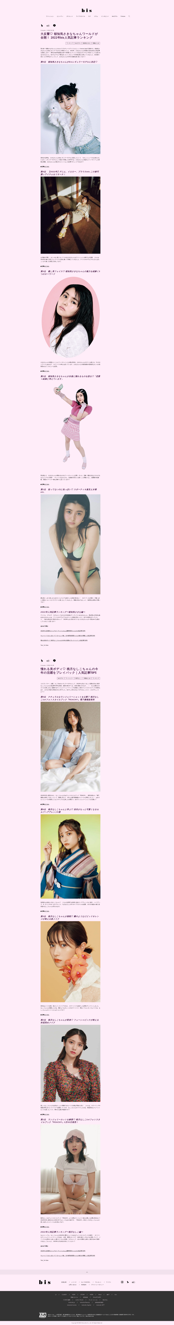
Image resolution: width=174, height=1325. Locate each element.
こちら (47, 166)
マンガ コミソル (93, 1300)
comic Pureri (79, 1300)
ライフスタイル (80, 16)
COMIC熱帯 (66, 1300)
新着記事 (64, 1282)
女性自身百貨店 (99, 1302)
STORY (83, 1294)
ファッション (50, 16)
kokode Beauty (85, 1302)
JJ (56, 1294)
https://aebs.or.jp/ (90, 1316)
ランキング (70, 43)
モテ (89, 16)
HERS (91, 1294)
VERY (73, 1294)
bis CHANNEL (85, 1282)
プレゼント (98, 1282)
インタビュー (105, 16)
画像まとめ (96, 43)
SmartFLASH (97, 1297)
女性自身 (85, 1297)
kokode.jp (72, 1302)
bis (116, 1294)
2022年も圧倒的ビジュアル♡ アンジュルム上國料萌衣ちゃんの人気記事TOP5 (63, 631)
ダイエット (70, 16)
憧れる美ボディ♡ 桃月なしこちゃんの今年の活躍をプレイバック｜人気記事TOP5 (64, 640)
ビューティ (60, 16)
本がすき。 (106, 1300)
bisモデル (114, 16)
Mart (100, 1294)
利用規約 (83, 1284)
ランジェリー (69, 678)
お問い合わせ (72, 1284)
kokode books (71, 1305)
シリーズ (73, 1282)
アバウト (108, 1282)
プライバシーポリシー (97, 1284)
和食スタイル (74, 1297)
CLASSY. (64, 1294)
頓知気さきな (86, 43)
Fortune (123, 16)
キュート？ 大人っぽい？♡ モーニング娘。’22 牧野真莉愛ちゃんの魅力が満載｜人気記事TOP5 (68, 635)
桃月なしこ (78, 678)
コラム (96, 16)
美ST (108, 1294)
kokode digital (86, 1305)
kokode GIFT (100, 1305)
